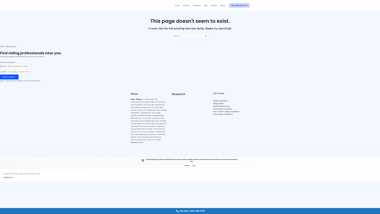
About (222, 5)
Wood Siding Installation (223, 114)
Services (186, 5)
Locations (197, 5)
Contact (214, 5)
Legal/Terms (8, 177)
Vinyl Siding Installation (222, 109)
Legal (193, 165)
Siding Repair (218, 103)
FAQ (205, 5)
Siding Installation (220, 101)
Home (177, 5)
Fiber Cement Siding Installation (226, 112)
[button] (239, 5)
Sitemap (187, 165)
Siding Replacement (221, 106)
